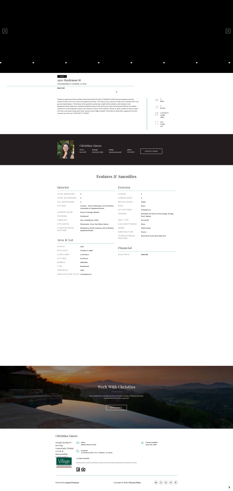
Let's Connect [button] (116, 407)
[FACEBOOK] (175, 482)
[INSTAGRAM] (171, 482)
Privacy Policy (135, 483)
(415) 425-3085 (97, 152)
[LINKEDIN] (156, 482)
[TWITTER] (161, 482)
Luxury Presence (72, 483)
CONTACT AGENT (151, 151)
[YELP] (166, 482)
